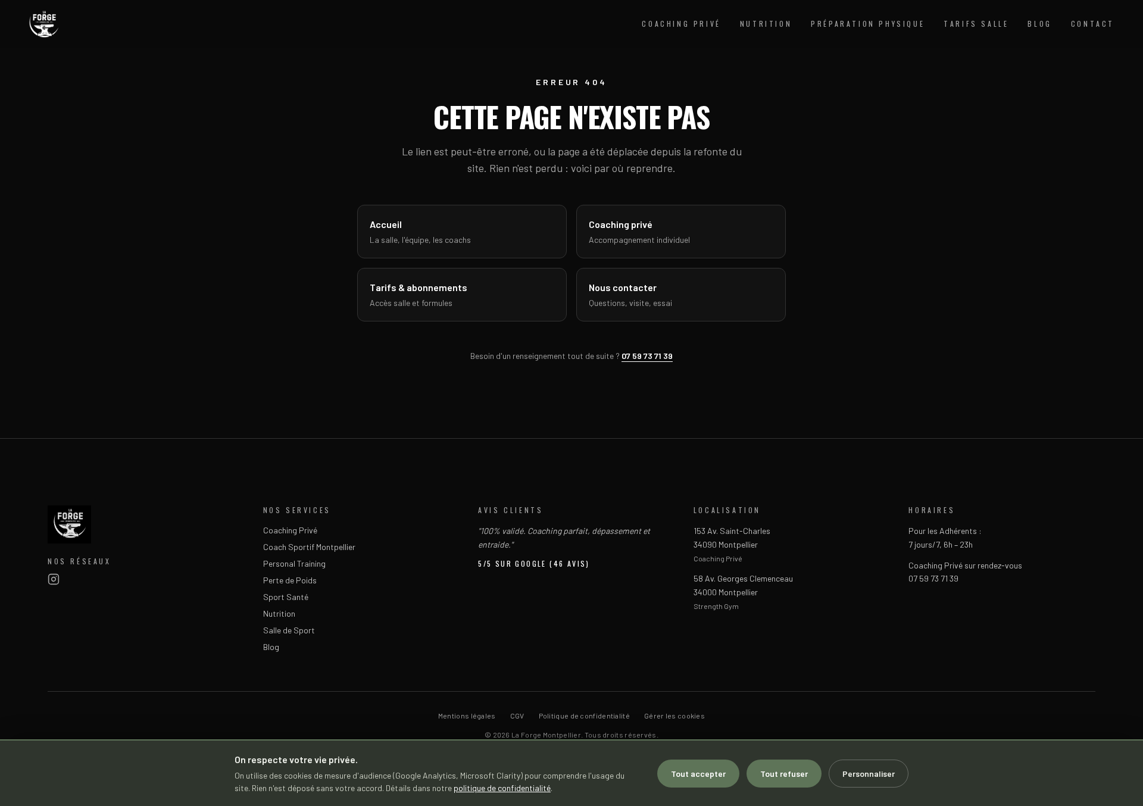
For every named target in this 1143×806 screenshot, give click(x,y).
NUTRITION (766, 24)
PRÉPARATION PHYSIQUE (868, 24)
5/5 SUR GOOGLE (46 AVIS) (534, 563)
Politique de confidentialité (584, 715)
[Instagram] (54, 579)
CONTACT (1092, 24)
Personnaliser (868, 773)
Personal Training (294, 563)
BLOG (1039, 24)
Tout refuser (784, 773)
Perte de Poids (290, 580)
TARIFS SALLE (976, 24)
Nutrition (279, 613)
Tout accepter (698, 773)
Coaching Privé (290, 530)
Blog (271, 647)
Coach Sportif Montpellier (309, 547)
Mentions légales (467, 715)
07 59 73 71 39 (647, 356)
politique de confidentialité (502, 788)
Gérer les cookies (674, 715)
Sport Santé (285, 597)
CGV (517, 715)
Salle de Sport (289, 630)
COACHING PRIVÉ (681, 24)
